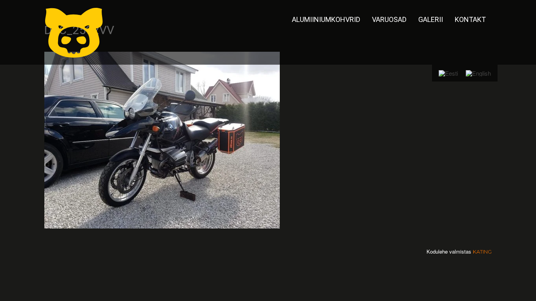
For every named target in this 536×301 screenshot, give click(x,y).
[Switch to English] (478, 73)
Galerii (430, 19)
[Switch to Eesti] (448, 73)
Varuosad (389, 19)
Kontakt (470, 19)
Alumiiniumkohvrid (326, 19)
